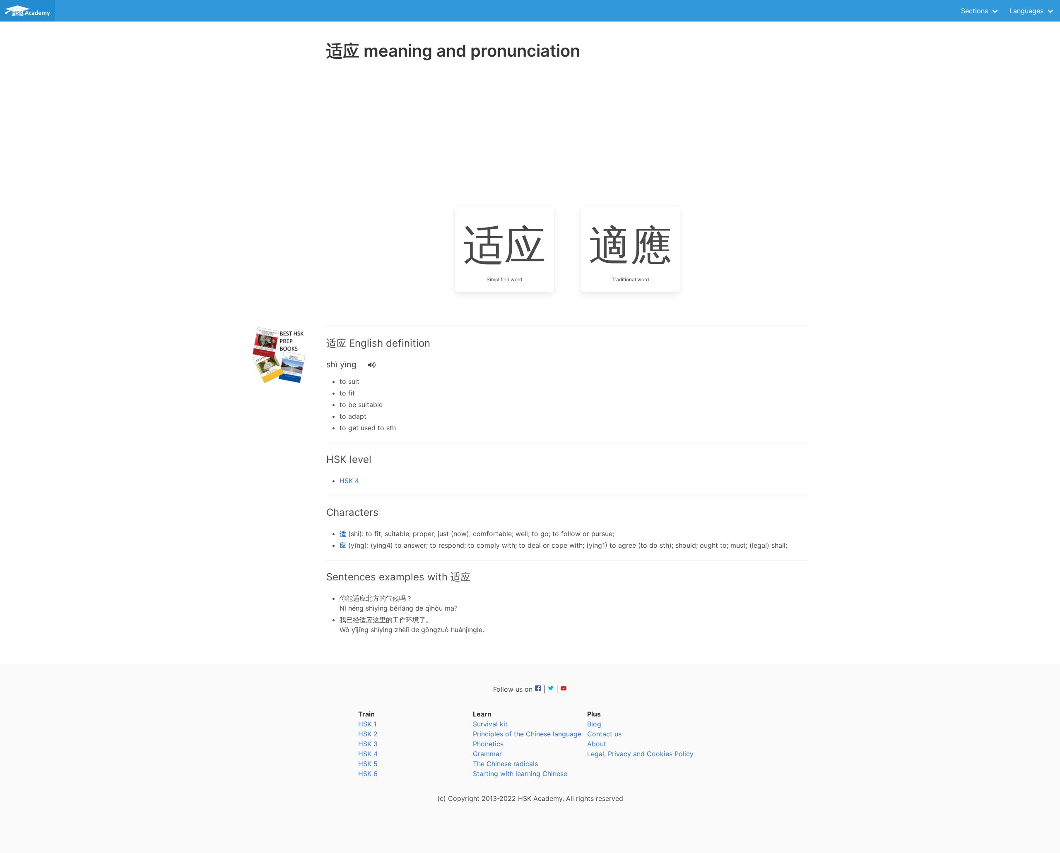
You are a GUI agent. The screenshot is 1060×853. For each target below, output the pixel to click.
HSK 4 (349, 481)
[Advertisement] (280, 194)
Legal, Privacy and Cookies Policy (640, 754)
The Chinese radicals (505, 764)
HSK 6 (368, 773)
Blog (594, 724)
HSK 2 (368, 734)
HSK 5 (368, 764)
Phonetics (488, 744)
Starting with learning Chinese (520, 773)
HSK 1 (367, 724)
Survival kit (490, 724)
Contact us (604, 734)
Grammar (487, 754)
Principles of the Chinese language (527, 734)
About (596, 744)
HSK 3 (368, 744)
